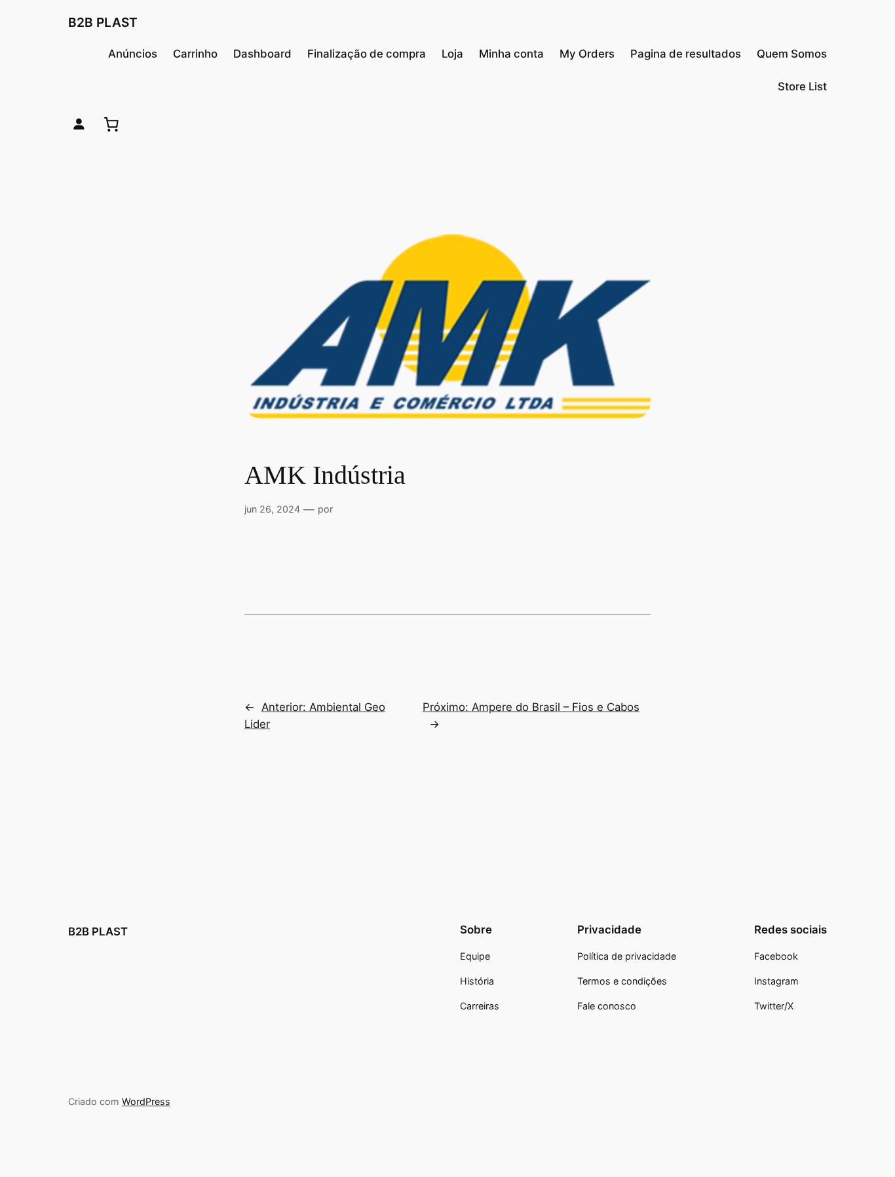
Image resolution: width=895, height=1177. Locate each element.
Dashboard (262, 53)
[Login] (79, 124)
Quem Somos (792, 53)
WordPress (146, 1101)
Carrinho (195, 53)
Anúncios (132, 53)
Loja (452, 53)
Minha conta (511, 53)
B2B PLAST (103, 22)
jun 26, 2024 (272, 509)
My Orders (587, 53)
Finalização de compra (366, 53)
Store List (802, 86)
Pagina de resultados (685, 53)
